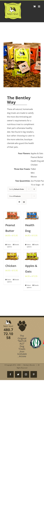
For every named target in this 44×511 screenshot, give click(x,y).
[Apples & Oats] (31, 256)
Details (16, 245)
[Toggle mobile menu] (39, 6)
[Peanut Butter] (12, 216)
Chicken (10, 266)
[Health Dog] (31, 216)
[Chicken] (12, 256)
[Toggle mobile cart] (34, 6)
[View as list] (24, 202)
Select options (9, 246)
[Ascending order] (34, 189)
